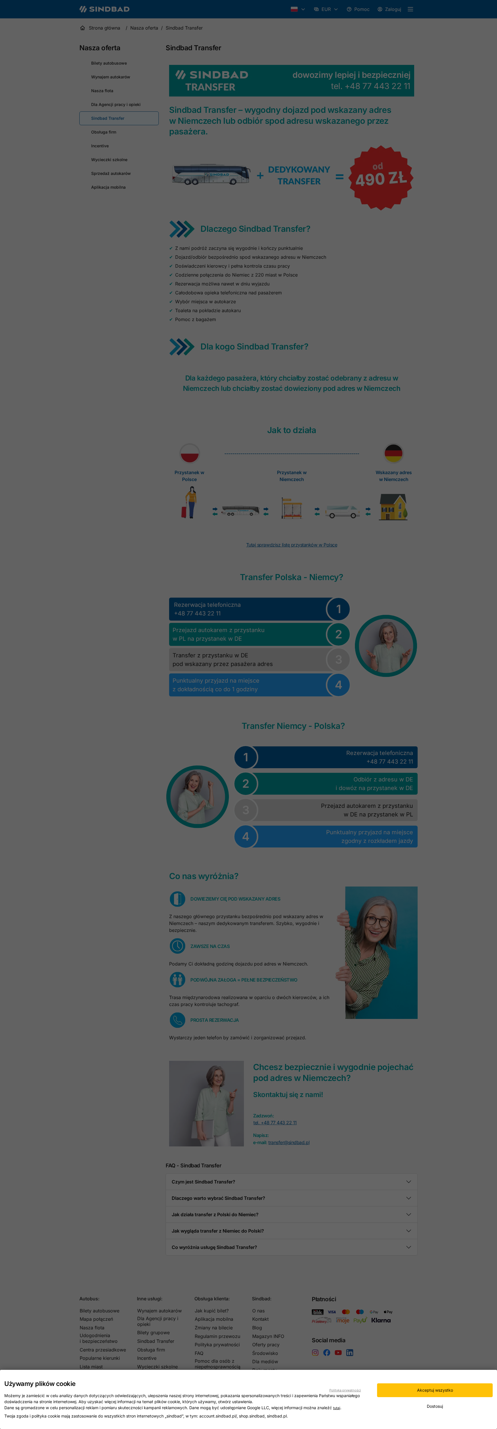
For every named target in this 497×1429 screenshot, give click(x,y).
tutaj (336, 1408)
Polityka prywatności (345, 1390)
